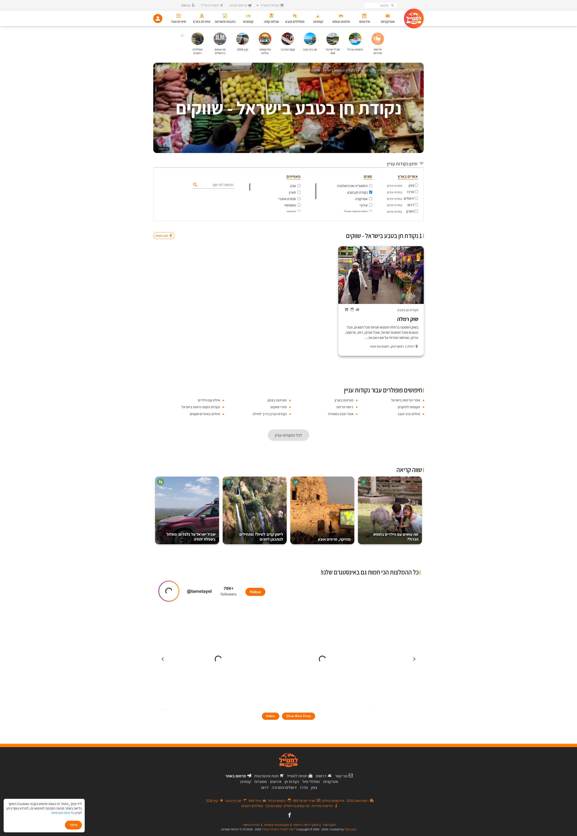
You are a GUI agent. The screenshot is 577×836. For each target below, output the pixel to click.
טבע (293, 185)
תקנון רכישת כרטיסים (305, 825)
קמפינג (245, 781)
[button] (182, 36)
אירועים (276, 781)
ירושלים (409, 198)
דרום (411, 204)
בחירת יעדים (394, 186)
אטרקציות (330, 781)
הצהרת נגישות (251, 825)
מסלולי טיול (311, 781)
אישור (73, 824)
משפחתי (290, 205)
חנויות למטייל (297, 775)
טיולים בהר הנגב (409, 414)
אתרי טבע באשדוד (340, 414)
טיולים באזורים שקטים (205, 414)
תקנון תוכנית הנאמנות (276, 825)
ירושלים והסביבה (284, 787)
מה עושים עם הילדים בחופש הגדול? (395, 537)
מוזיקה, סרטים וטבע (334, 539)
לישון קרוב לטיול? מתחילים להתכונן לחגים (261, 537)
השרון (410, 211)
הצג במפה (165, 227)
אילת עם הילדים (209, 400)
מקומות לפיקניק (409, 407)
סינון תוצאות (405, 227)
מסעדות (260, 781)
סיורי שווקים (278, 407)
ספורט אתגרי (287, 199)
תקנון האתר (329, 825)
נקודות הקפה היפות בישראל (200, 407)
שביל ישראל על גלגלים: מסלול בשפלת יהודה (191, 537)
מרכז (410, 192)
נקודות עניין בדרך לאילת (270, 414)
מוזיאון (291, 211)
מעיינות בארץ (343, 400)
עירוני (364, 205)
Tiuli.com (350, 829)
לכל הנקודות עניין (288, 435)
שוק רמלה (407, 318)
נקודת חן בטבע (357, 192)
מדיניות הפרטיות (63, 813)
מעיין (292, 192)
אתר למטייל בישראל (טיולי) (278, 829)
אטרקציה (361, 199)
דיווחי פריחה (344, 407)
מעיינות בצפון (277, 400)
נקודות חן (292, 781)
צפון (411, 185)
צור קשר (341, 775)
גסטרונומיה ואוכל (356, 211)
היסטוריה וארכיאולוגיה (352, 185)
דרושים (321, 775)
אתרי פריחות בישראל (405, 400)
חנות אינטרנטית (266, 775)
